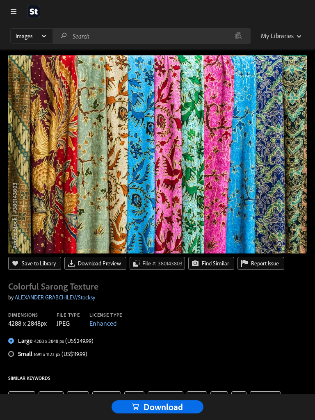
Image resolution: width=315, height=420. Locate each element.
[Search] (63, 35)
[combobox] (151, 36)
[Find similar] (238, 36)
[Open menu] (14, 11)
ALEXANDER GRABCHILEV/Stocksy (55, 297)
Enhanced (102, 323)
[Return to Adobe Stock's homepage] (33, 11)
